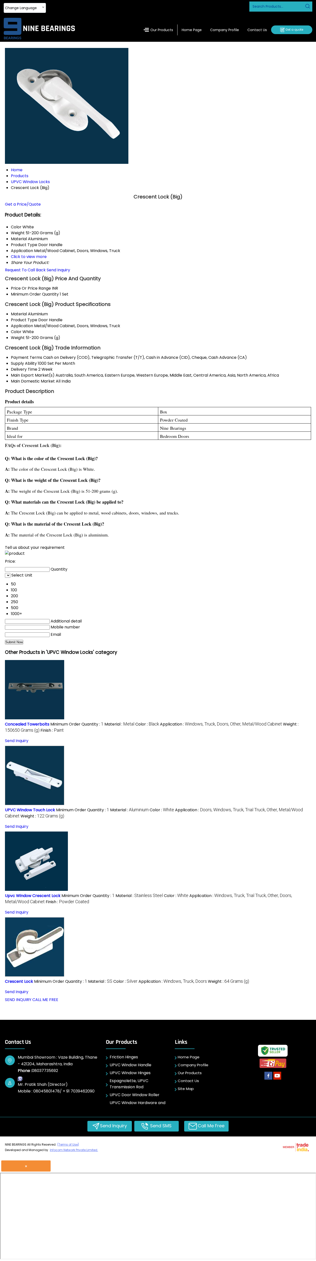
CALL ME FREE (45, 1000)
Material (19, 314)
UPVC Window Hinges (130, 1073)
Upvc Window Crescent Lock (32, 895)
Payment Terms (26, 357)
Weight (18, 338)
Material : (119, 724)
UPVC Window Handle (130, 1065)
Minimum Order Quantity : (76, 724)
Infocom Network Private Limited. (74, 1150)
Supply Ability (24, 363)
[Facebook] (268, 1080)
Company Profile (224, 29)
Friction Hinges (124, 1057)
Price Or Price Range (31, 288)
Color (16, 332)
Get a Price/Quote (23, 204)
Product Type (24, 320)
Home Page (192, 29)
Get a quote (294, 29)
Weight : (42, 816)
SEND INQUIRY (18, 1000)
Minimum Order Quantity (35, 294)
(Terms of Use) (68, 1144)
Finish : (52, 730)
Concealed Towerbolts (27, 724)
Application (22, 326)
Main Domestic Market (33, 381)
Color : (147, 724)
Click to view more (29, 256)
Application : (221, 724)
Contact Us (257, 29)
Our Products (161, 29)
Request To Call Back (25, 270)
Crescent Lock (19, 981)
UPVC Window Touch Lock (30, 810)
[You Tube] (277, 1080)
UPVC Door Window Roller (134, 1095)
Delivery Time (24, 369)
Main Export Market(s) (33, 375)
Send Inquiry (58, 270)
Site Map (186, 1088)
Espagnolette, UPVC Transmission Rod (129, 1084)
